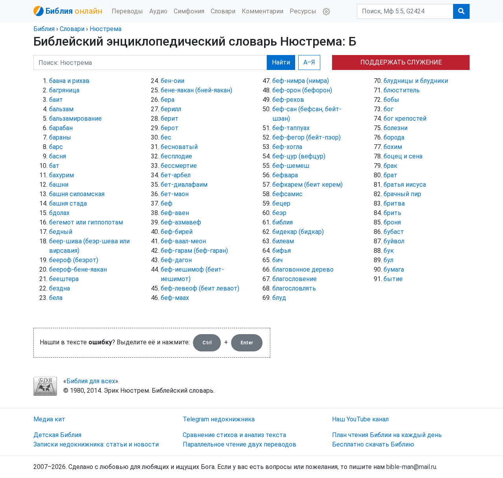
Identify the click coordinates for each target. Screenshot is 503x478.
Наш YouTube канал (360, 419)
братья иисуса (405, 184)
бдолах (59, 213)
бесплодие (176, 156)
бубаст (394, 231)
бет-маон (175, 194)
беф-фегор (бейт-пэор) (306, 137)
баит (56, 99)
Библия (44, 29)
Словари (223, 11)
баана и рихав (69, 81)
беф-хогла (287, 147)
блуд (279, 298)
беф (167, 203)
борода (394, 137)
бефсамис (287, 194)
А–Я (309, 62)
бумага (394, 269)
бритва (394, 203)
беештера (64, 279)
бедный (60, 231)
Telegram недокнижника (219, 419)
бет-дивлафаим (184, 184)
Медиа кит (49, 419)
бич (277, 260)
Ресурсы (303, 11)
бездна (59, 288)
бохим (393, 147)
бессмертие (179, 165)
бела (55, 298)
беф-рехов (288, 99)
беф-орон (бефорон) (302, 90)
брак (390, 165)
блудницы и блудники (416, 81)
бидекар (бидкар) (298, 231)
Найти (281, 62)
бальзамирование (75, 118)
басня (57, 156)
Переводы (127, 11)
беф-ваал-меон (183, 241)
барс (56, 147)
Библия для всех (90, 381)
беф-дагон (176, 260)
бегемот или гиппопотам (86, 222)
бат (54, 165)
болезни (396, 128)
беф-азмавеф (181, 222)
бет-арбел (176, 175)
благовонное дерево (303, 269)
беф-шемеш (290, 165)
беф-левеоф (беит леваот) (200, 288)
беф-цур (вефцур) (298, 156)
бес (166, 137)
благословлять (294, 288)
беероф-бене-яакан (78, 269)
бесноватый (179, 147)
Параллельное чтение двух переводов (239, 444)
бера (167, 99)
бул (388, 260)
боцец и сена (403, 156)
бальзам (61, 109)
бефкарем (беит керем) (307, 184)
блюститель (402, 90)
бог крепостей (405, 118)
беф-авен (175, 213)
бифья (281, 250)
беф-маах (175, 298)
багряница (64, 90)
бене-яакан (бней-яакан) (196, 90)
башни (58, 184)
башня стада (68, 203)
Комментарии (262, 11)
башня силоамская (77, 194)
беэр (279, 213)
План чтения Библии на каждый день (387, 435)
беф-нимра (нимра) (300, 81)
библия (282, 222)
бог (388, 109)
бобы (391, 99)
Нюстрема (105, 29)
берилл (171, 109)
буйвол (394, 241)
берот (169, 128)
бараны (60, 137)
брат (390, 175)
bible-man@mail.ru (411, 467)
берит (169, 118)
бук (389, 250)
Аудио (158, 11)
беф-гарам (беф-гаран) (194, 250)
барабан (61, 128)
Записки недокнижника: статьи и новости (96, 444)
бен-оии (172, 81)
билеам (283, 241)
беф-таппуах (291, 128)
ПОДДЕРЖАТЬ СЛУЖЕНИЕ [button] (401, 62)
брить (392, 213)
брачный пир (402, 194)
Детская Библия (57, 435)
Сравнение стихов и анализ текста (234, 435)
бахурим (61, 175)
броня (392, 222)
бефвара (285, 175)
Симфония (189, 11)
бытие (393, 279)
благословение (294, 279)
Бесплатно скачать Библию (373, 444)
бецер (281, 203)
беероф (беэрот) (73, 260)
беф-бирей (177, 231)
